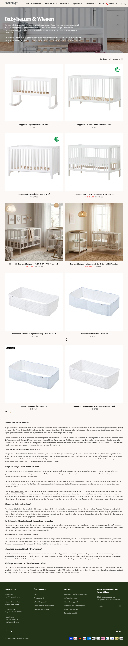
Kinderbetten (36, 3)
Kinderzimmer (50, 3)
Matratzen (63, 3)
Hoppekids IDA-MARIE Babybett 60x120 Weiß (94, 124)
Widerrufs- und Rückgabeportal (74, 605)
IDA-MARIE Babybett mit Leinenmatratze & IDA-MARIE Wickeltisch (94, 264)
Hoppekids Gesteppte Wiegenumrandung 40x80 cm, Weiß (34, 334)
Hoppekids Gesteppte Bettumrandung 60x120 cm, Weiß (94, 406)
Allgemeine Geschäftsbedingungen (75, 594)
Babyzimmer (76, 3)
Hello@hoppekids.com (12, 597)
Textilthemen (89, 3)
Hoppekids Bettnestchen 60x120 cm (94, 334)
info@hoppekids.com (12, 622)
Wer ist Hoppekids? (40, 602)
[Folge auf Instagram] (11, 631)
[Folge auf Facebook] (6, 631)
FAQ (35, 594)
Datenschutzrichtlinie (71, 613)
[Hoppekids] (11, 4)
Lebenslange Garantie (41, 609)
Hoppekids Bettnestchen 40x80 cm (34, 406)
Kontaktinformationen (71, 609)
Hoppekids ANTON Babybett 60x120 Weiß (34, 194)
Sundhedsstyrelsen (17, 491)
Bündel (26, 3)
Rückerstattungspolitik (71, 602)
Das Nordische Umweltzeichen (44, 605)
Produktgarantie (39, 598)
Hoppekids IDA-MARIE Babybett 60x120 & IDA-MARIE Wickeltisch (33, 264)
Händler (101, 3)
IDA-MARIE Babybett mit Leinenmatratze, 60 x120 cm (94, 194)
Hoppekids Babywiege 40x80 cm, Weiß (34, 124)
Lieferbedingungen (70, 598)
